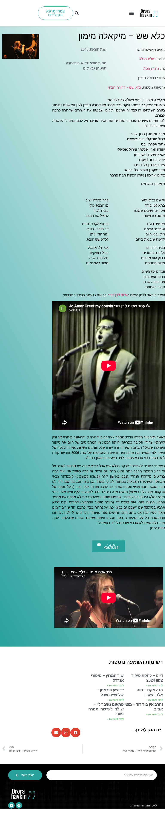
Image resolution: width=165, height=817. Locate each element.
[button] (131, 13)
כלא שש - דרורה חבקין (124, 87)
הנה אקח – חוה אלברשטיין (150, 692)
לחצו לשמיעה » (154, 685)
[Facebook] (19, 805)
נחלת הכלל (147, 59)
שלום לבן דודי (118, 295)
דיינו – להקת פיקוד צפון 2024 (147, 677)
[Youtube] (11, 805)
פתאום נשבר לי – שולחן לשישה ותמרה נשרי (106, 709)
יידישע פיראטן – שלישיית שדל (110, 692)
